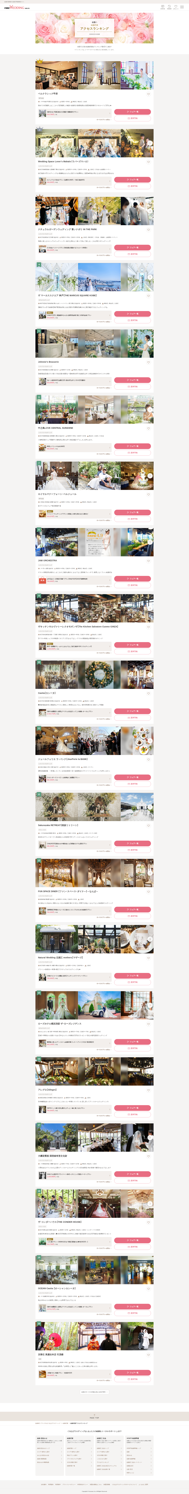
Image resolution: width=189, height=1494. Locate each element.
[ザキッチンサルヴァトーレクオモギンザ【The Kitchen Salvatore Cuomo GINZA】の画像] (94, 608)
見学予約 (134, 118)
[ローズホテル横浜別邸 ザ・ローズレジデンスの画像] (94, 1005)
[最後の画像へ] (150, 75)
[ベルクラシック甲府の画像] (94, 75)
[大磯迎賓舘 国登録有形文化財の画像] (94, 1137)
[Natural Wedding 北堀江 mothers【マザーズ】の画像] (94, 939)
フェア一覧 (134, 112)
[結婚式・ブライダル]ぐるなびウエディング (47, 1423)
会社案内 (43, 1484)
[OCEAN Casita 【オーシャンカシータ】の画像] (94, 1270)
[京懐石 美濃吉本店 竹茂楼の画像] (94, 1336)
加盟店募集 (106, 1484)
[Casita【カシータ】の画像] (94, 675)
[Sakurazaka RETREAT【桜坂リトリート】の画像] (94, 807)
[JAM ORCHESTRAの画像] (94, 542)
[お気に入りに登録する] (148, 94)
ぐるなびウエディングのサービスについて (124, 1484)
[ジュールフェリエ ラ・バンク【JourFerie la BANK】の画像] (94, 741)
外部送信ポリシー (82, 1484)
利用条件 (58, 1484)
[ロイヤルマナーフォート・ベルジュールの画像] (94, 476)
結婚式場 (65, 1423)
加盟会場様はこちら (96, 1484)
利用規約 (50, 1484)
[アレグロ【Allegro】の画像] (94, 1071)
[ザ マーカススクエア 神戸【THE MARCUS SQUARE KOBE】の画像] (94, 277)
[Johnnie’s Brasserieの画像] (94, 343)
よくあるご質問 (143, 1484)
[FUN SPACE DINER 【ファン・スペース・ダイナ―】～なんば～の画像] (94, 873)
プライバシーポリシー (69, 1484)
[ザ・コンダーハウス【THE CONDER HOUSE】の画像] (94, 1203)
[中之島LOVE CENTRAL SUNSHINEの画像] (94, 410)
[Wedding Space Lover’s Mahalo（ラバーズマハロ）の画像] (94, 143)
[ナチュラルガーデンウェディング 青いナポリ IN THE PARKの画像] (94, 211)
